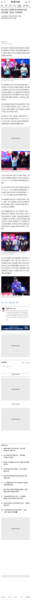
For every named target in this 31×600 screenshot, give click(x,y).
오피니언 (3, 597)
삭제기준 (28, 362)
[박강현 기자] (3, 310)
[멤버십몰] (15, 327)
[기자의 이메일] (7, 320)
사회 (22, 597)
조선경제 (28, 597)
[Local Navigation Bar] (2, 2)
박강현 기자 (3, 42)
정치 (9, 597)
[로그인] (29, 2)
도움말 (23, 362)
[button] (2, 2)
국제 (16, 597)
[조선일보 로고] (15, 2)
